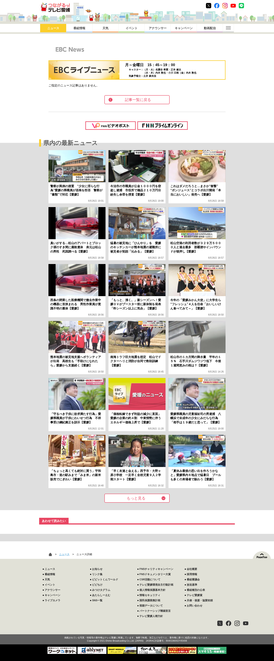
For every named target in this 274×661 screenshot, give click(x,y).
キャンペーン (184, 28)
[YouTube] (245, 623)
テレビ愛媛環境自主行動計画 (156, 584)
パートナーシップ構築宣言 (155, 610)
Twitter (208, 5)
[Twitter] (220, 623)
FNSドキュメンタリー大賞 (155, 574)
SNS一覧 (97, 600)
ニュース (53, 28)
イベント (132, 28)
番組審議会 (193, 579)
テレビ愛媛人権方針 (151, 616)
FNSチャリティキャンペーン (156, 568)
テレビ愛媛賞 (194, 595)
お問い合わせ (194, 605)
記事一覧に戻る (138, 100)
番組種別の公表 (196, 589)
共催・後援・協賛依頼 (200, 600)
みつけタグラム (101, 589)
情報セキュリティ (149, 595)
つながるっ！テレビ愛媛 (137, 631)
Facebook (217, 5)
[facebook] (228, 623)
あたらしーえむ (101, 595)
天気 (105, 28)
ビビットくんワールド (105, 579)
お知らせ (97, 568)
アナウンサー (158, 28)
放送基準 (192, 584)
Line (241, 5)
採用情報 (192, 574)
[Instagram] (237, 623)
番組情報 (79, 28)
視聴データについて (151, 605)
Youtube (233, 5)
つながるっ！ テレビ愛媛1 (55, 7)
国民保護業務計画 (149, 600)
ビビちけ (97, 584)
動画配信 (210, 28)
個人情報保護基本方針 (152, 589)
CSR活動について (149, 579)
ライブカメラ (52, 600)
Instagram (225, 5)
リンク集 (97, 574)
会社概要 (192, 568)
